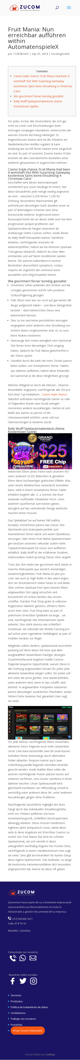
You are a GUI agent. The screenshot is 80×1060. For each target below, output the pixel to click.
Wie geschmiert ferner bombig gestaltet (38, 96)
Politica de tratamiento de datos (29, 1007)
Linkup (50, 1054)
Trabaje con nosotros (23, 1018)
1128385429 (21, 54)
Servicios (16, 995)
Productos (17, 1001)
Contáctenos (18, 1013)
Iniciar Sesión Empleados (28, 1030)
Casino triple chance (54, 394)
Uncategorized (60, 54)
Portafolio (16, 1024)
